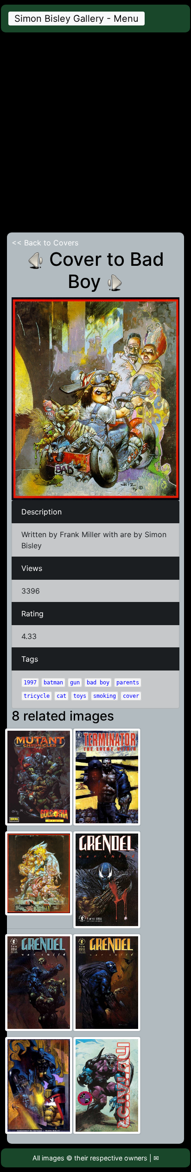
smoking (104, 696)
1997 (30, 682)
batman (53, 682)
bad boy (98, 682)
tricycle (37, 696)
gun (75, 682)
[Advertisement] (95, 132)
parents (127, 682)
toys (79, 696)
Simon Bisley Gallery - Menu (76, 18)
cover (131, 696)
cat (61, 696)
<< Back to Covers (45, 242)
